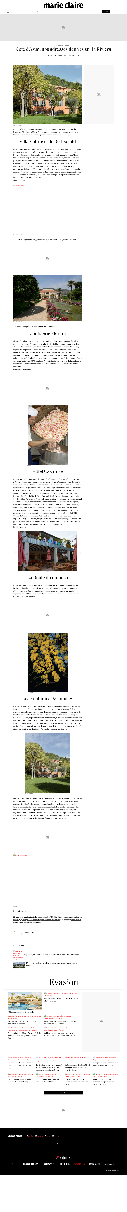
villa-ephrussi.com (20, 180)
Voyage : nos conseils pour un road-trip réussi (41, 919)
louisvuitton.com (20, 911)
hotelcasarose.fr (20, 527)
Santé (69, 12)
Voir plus (63, 1093)
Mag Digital (78, 12)
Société (61, 12)
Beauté (35, 12)
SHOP (106, 12)
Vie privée (55, 1144)
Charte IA (33, 1144)
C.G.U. (10, 1144)
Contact (33, 1149)
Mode (28, 12)
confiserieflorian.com (22, 369)
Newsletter (116, 12)
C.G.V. (10, 1149)
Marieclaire (29, 932)
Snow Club (89, 12)
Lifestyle (52, 12)
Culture (43, 12)
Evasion (63, 983)
